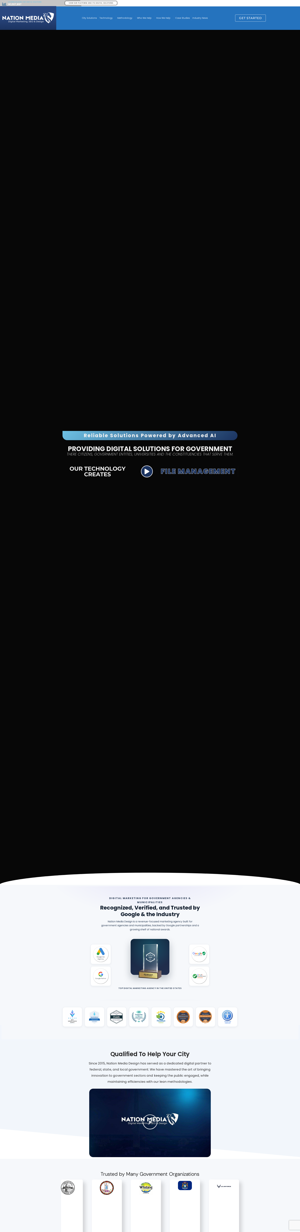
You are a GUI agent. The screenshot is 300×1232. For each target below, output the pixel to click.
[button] (150, 1123)
